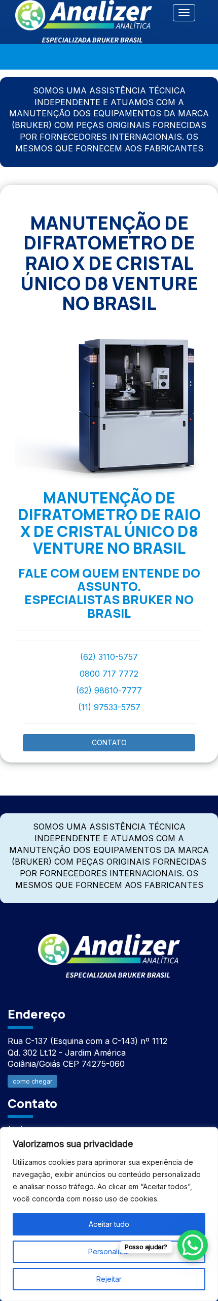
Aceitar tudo (109, 1224)
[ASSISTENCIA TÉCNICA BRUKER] (109, 950)
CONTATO (109, 742)
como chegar (32, 1081)
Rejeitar (109, 1279)
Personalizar (109, 1251)
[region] (109, 1214)
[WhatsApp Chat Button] (192, 1245)
